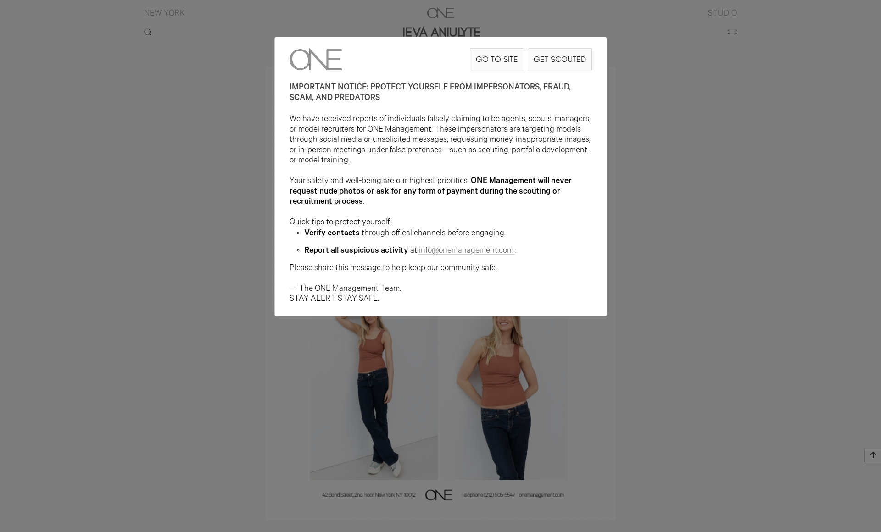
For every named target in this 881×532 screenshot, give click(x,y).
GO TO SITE (497, 59)
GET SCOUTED (560, 59)
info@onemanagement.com (466, 251)
